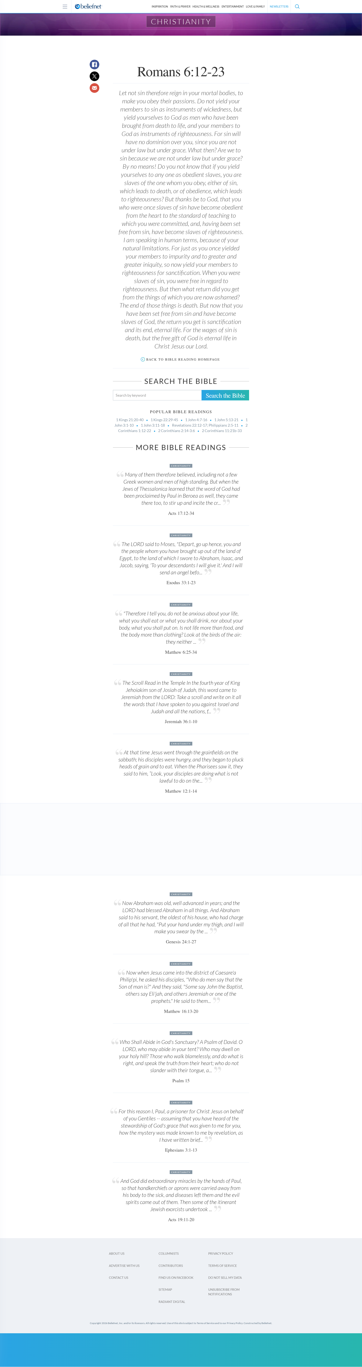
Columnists (169, 1253)
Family (255, 6)
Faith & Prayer (180, 6)
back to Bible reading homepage (183, 359)
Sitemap (165, 1289)
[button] (297, 6)
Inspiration (160, 6)
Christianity (181, 21)
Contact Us (118, 1277)
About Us (116, 1253)
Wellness (206, 6)
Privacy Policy (220, 1253)
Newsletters (279, 6)
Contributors (171, 1265)
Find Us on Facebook (176, 1277)
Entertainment (233, 6)
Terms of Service (222, 1265)
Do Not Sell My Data (225, 1277)
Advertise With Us (124, 1265)
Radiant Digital (172, 1302)
